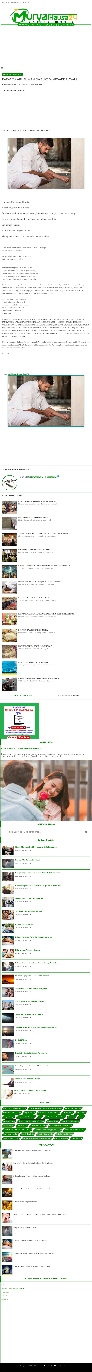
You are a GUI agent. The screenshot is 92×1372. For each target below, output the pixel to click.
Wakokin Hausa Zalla (61, 1138)
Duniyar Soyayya (8, 1117)
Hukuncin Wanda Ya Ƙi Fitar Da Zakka (33, 517)
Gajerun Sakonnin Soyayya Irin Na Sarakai (30, 1090)
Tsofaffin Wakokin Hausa (64, 1134)
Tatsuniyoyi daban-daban (45, 1134)
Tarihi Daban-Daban (28, 1134)
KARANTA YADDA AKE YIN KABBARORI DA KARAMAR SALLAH (44, 566)
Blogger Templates (44, 1370)
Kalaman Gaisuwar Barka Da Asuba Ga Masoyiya (33, 937)
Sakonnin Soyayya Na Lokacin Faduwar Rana (32, 976)
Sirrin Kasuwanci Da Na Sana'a (74, 1130)
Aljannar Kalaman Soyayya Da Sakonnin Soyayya (45, 1108)
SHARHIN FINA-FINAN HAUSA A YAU (17, 1130)
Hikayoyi (81, 1117)
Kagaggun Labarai (9, 1121)
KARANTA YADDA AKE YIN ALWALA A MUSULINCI (38, 678)
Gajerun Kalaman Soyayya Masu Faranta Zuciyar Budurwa (20, 748)
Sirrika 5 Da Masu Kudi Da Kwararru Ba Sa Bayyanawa (36, 847)
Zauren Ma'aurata (77, 1138)
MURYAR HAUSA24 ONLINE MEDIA (43, 477)
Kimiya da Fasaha (53, 1121)
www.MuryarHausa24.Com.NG (18, 374)
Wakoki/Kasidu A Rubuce (11, 1138)
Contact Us (5, 1292)
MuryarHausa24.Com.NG (47, 1366)
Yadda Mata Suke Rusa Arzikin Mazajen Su (31, 989)
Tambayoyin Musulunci (11, 1134)
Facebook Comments (69, 696)
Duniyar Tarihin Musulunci (26, 1117)
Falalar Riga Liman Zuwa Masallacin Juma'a (34, 549)
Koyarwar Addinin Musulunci (12, 74)
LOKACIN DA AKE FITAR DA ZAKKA (33, 630)
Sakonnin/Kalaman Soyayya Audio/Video (48, 1130)
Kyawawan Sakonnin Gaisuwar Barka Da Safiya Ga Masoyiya (34, 1189)
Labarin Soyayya (8, 1125)
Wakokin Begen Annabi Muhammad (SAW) (37, 1138)
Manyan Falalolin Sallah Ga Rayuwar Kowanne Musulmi (39, 582)
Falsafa (39, 1117)
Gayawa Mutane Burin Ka (24, 924)
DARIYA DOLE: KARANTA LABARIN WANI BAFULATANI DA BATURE (40, 1215)
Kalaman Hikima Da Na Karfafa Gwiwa (31, 1121)
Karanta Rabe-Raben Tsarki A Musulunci (33, 662)
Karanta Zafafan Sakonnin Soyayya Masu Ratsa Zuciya (32, 1150)
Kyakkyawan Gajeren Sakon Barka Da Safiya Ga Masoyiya (33, 1253)
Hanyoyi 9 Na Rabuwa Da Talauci (27, 860)
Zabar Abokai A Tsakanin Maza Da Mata (30, 1001)
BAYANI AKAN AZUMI (73, 1108)
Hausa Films (71, 1117)
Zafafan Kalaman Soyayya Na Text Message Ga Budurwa (32, 1176)
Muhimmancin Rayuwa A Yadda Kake (29, 898)
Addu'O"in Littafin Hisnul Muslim (14, 1108)
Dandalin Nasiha (67, 1112)
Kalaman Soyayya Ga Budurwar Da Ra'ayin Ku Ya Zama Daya (38, 886)
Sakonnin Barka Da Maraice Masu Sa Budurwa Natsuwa (36, 1027)
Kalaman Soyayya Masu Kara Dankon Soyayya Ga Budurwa (37, 963)
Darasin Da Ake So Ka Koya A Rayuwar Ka (31, 1053)
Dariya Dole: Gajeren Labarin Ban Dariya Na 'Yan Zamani (33, 1163)
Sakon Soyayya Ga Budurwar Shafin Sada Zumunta (34, 1066)
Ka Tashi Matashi (21, 1040)
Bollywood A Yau (29, 1112)
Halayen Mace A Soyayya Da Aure (27, 950)
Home (3, 1285)
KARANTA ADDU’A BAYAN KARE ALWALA (35, 646)
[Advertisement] (39, 48)
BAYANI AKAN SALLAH (12, 1112)
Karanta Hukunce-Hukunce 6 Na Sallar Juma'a (35, 598)
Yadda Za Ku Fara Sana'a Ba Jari (27, 1079)
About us (4, 1296)
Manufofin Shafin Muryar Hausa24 (12, 1288)
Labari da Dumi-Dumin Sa (70, 1121)
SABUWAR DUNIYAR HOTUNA (60, 1125)
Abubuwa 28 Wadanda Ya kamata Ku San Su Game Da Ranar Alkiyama (44, 533)
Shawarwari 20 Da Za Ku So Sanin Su (29, 1014)
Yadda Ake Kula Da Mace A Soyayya (28, 911)
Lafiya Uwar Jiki (22, 1125)
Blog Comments (24, 696)
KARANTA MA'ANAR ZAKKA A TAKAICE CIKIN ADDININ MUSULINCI (46, 614)
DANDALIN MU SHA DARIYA (48, 1112)
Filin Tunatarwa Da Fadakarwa (54, 1117)
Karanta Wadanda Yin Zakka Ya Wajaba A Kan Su (37, 501)
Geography (5, 1299)
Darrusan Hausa (80, 1112)
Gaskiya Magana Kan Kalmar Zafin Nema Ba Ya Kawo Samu (37, 873)
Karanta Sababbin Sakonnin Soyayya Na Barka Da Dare (32, 1266)
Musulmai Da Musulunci (38, 1125)
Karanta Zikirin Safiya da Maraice (25, 1202)
